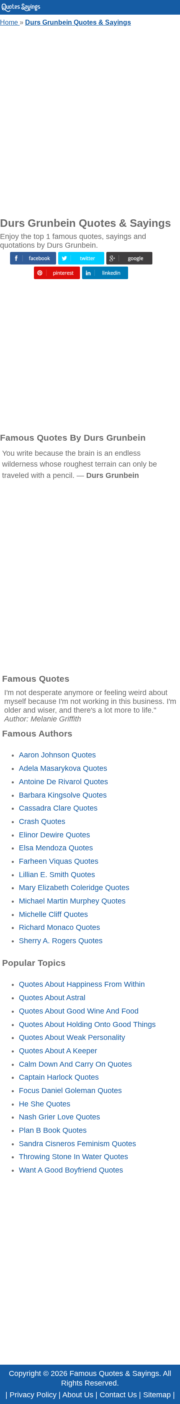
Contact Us (118, 1395)
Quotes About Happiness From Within (82, 984)
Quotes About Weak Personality (72, 1037)
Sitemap (157, 1395)
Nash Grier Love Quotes (59, 1117)
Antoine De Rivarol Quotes (63, 782)
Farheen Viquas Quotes (58, 861)
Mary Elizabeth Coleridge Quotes (74, 887)
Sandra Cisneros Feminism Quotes (77, 1144)
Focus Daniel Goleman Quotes (70, 1090)
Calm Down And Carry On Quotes (75, 1064)
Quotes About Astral (52, 997)
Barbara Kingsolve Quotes (63, 795)
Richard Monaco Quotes (59, 927)
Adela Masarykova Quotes (63, 768)
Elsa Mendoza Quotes (56, 848)
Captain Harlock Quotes (59, 1077)
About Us (77, 1395)
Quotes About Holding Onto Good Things (87, 1024)
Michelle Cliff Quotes (53, 914)
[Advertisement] (90, 120)
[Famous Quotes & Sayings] (21, 10)
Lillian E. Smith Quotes (57, 874)
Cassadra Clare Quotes (58, 808)
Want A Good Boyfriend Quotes (71, 1170)
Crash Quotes (42, 821)
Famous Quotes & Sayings (114, 1373)
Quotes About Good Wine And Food (79, 1011)
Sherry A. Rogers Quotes (61, 941)
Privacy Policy (33, 1395)
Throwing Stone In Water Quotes (73, 1156)
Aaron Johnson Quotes (57, 755)
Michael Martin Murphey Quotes (72, 901)
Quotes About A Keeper (58, 1051)
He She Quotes (44, 1104)
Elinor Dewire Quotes (54, 835)
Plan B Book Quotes (53, 1130)
